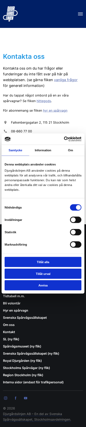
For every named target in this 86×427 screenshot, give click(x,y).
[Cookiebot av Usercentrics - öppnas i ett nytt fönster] (63, 139)
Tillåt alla (43, 262)
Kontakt (9, 332)
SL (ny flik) (11, 339)
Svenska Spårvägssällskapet (25, 318)
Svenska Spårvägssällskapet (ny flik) (31, 353)
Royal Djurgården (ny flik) (22, 361)
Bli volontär (11, 303)
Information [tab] (43, 150)
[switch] (75, 220)
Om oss (9, 325)
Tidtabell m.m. (14, 296)
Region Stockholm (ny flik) (23, 375)
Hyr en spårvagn (15, 310)
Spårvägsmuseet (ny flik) (22, 346)
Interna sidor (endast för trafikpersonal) (33, 382)
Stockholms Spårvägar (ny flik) (26, 368)
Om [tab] (70, 150)
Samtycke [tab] (15, 150)
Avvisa (43, 285)
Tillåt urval (43, 273)
